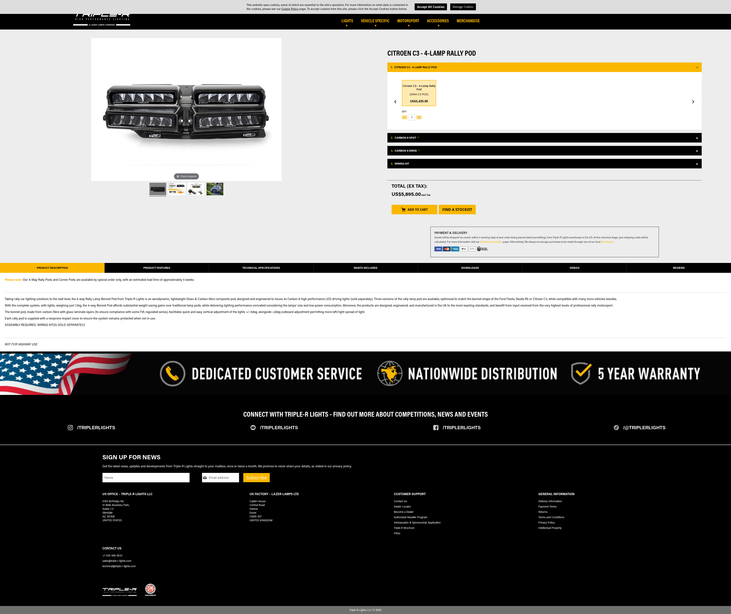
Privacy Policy (546, 522)
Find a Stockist (457, 209)
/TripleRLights (279, 427)
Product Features (156, 268)
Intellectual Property (550, 528)
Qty (404, 111)
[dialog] (365, 7)
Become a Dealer (404, 512)
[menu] (470, 22)
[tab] (394, 22)
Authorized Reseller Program (410, 517)
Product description (52, 268)
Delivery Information (491, 241)
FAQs (397, 533)
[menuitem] (349, 21)
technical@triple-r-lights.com (119, 566)
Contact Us (400, 501)
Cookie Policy (289, 9)
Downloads (470, 268)
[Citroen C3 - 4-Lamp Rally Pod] (157, 189)
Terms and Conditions (551, 517)
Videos (574, 268)
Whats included (365, 268)
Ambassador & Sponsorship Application (417, 522)
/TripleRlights (96, 427)
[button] (544, 67)
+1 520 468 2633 (112, 555)
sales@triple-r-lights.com (116, 561)
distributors (607, 241)
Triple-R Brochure (404, 528)
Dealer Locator (402, 506)
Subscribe (256, 478)
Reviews (679, 268)
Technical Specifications (261, 268)
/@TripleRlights (644, 427)
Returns (542, 512)
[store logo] (101, 19)
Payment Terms (547, 506)
